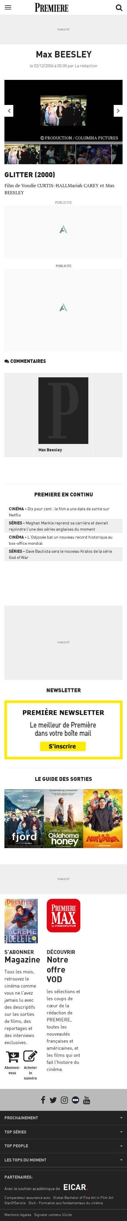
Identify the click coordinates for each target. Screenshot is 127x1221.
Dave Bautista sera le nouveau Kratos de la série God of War (60, 554)
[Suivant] (118, 111)
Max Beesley (50, 449)
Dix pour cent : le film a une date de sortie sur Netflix (59, 511)
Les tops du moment (25, 1160)
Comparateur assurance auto (27, 1197)
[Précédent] (8, 111)
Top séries (15, 1132)
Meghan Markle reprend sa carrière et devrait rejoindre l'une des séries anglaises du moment (58, 525)
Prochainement (21, 1117)
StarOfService (15, 1203)
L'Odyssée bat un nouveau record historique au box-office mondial (61, 540)
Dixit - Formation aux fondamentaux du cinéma (66, 1203)
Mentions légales (17, 1214)
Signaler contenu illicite (53, 1214)
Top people (16, 1145)
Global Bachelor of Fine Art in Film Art (83, 1197)
